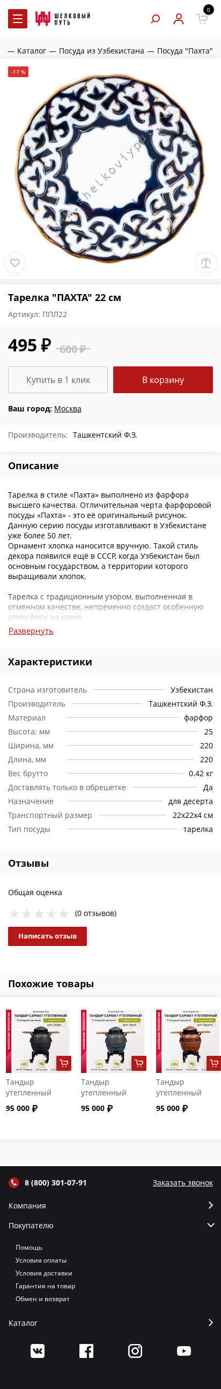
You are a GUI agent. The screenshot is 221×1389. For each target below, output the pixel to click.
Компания (27, 1206)
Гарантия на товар (45, 1285)
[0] (202, 19)
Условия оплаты (41, 1260)
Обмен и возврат (43, 1298)
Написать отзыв (47, 936)
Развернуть (31, 630)
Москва (68, 408)
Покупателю (31, 1225)
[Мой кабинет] (178, 19)
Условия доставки (44, 1273)
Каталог (23, 1323)
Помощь (29, 1247)
